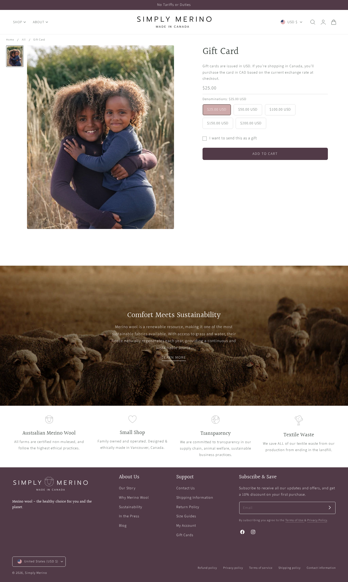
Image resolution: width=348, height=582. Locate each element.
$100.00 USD (280, 109)
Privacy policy (233, 568)
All (24, 40)
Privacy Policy (317, 520)
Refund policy (207, 568)
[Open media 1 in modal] (164, 54)
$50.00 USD (248, 109)
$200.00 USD (251, 123)
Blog (123, 525)
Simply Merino (36, 573)
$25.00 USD (216, 109)
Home (10, 40)
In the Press (129, 516)
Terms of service (261, 568)
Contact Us (185, 488)
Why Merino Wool (134, 497)
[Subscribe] (330, 507)
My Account (186, 525)
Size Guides (186, 516)
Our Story (127, 488)
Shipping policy (289, 568)
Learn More (174, 357)
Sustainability (130, 506)
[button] (312, 22)
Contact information (321, 568)
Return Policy (187, 506)
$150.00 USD (218, 123)
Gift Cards (184, 535)
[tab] (14, 56)
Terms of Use (294, 520)
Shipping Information (194, 497)
